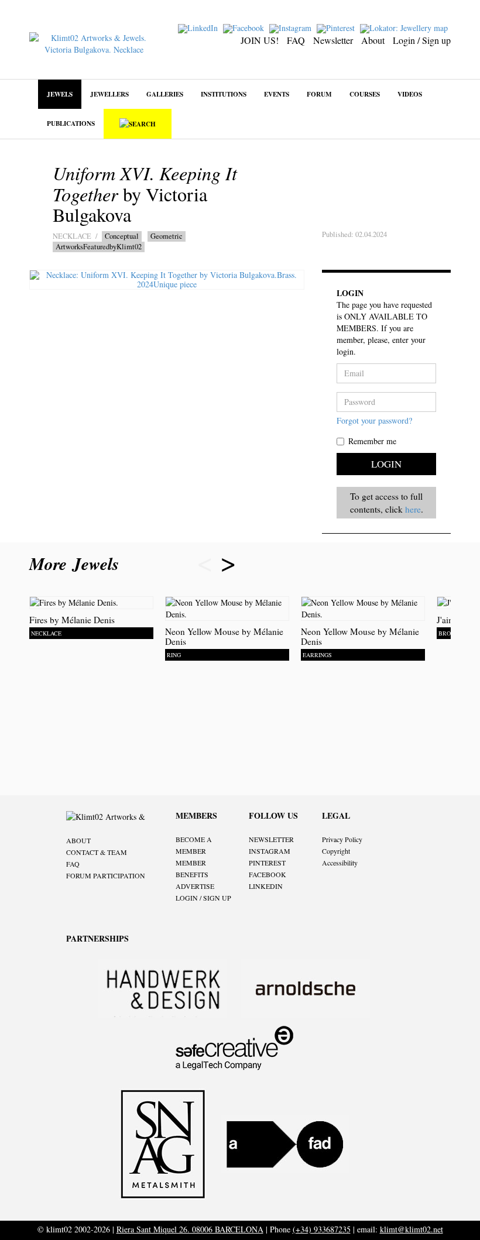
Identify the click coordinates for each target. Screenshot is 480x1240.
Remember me (372, 440)
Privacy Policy (342, 839)
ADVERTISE (195, 886)
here (413, 509)
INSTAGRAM (269, 851)
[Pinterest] (337, 27)
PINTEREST (267, 862)
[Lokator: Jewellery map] (405, 27)
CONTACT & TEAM (96, 852)
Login (386, 463)
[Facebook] (245, 27)
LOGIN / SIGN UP (203, 897)
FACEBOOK (267, 874)
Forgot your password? (374, 420)
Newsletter (333, 40)
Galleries (164, 94)
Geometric (166, 236)
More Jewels (77, 563)
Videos (409, 94)
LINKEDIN (266, 886)
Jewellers (109, 94)
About (373, 40)
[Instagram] (291, 27)
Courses (364, 94)
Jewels (60, 94)
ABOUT (78, 840)
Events (276, 94)
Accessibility (340, 862)
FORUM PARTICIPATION (105, 875)
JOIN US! (260, 40)
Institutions (223, 94)
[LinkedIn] (199, 27)
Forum (319, 94)
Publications (71, 123)
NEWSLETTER (271, 839)
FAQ (296, 40)
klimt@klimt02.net (411, 1229)
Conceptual (122, 236)
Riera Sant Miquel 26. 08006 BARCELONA (189, 1229)
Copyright (336, 851)
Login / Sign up (422, 40)
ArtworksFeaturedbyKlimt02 (99, 247)
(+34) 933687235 (322, 1229)
